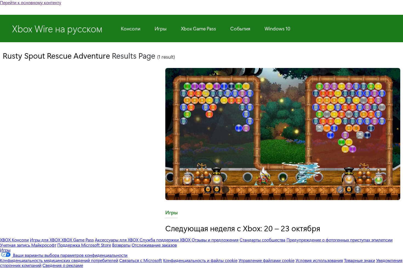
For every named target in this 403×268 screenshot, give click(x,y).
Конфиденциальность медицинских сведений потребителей (59, 260)
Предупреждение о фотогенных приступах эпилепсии (339, 240)
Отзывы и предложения (215, 240)
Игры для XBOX (45, 240)
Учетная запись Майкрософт (28, 245)
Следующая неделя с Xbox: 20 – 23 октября (242, 228)
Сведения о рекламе (62, 265)
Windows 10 (277, 28)
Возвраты (121, 245)
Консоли (130, 28)
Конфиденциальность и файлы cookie (200, 260)
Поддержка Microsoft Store (84, 245)
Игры (161, 28)
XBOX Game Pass (77, 240)
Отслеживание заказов (154, 245)
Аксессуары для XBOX (117, 240)
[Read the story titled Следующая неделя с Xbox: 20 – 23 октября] (282, 134)
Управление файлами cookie (266, 260)
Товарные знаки (359, 260)
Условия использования (319, 260)
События (240, 28)
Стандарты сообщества (262, 240)
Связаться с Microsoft (140, 260)
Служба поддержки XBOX (166, 240)
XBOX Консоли (14, 240)
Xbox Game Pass (198, 28)
